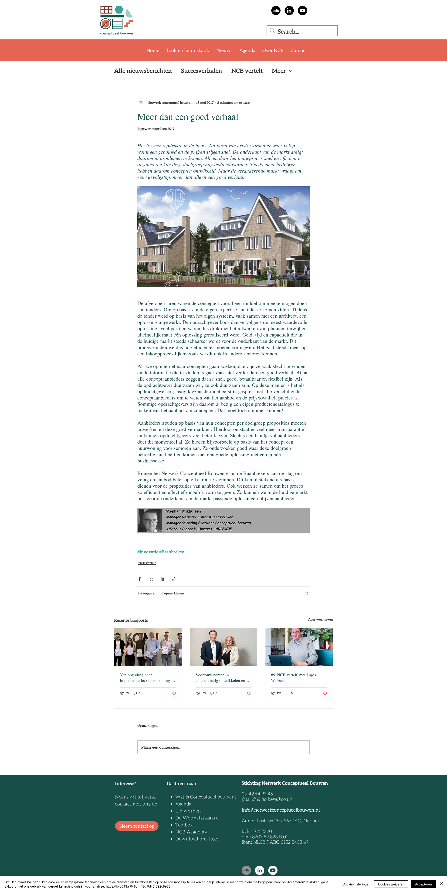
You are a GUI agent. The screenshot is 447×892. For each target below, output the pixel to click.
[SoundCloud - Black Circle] (276, 10)
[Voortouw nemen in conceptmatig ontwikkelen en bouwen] (223, 647)
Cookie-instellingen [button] (356, 884)
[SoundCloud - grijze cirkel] (246, 870)
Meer (279, 70)
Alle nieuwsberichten (143, 70)
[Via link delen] (174, 579)
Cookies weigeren (391, 884)
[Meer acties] (307, 102)
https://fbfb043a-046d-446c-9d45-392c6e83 (138, 886)
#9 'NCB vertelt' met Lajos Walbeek (293, 677)
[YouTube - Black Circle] (302, 10)
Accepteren (423, 884)
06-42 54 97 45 (257, 793)
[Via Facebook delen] (139, 579)
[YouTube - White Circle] (273, 870)
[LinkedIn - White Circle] (259, 870)
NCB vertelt (247, 70)
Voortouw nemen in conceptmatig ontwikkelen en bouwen (220, 677)
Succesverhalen (201, 70)
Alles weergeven (320, 619)
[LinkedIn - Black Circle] (289, 10)
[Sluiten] (441, 884)
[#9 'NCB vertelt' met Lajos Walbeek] (299, 647)
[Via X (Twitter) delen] (151, 579)
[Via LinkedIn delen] (162, 579)
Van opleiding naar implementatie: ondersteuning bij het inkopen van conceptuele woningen (148, 677)
